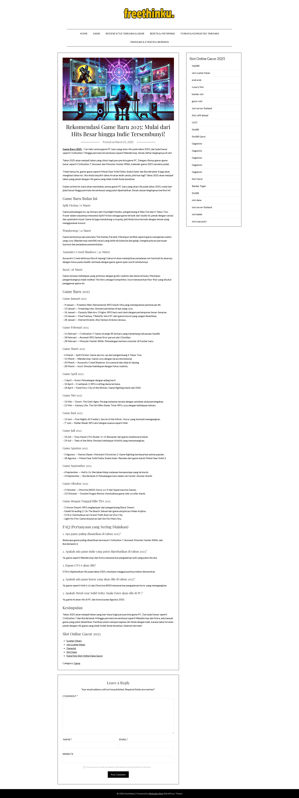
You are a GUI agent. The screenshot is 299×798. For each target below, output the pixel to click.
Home (84, 33)
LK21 (194, 122)
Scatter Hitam (74, 640)
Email (123, 739)
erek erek (196, 80)
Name (67, 739)
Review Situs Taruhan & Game (125, 33)
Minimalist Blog (156, 793)
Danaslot (71, 648)
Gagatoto (197, 143)
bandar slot (198, 94)
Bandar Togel (199, 186)
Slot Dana (71, 651)
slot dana (196, 200)
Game (96, 33)
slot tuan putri (199, 221)
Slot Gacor (197, 178)
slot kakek (197, 214)
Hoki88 (195, 65)
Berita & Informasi (162, 33)
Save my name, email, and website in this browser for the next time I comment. (118, 767)
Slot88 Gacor (199, 136)
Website (68, 753)
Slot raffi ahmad (200, 115)
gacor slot (197, 101)
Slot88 (195, 129)
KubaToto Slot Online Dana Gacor (84, 655)
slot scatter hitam (75, 644)
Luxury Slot (198, 87)
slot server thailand (202, 108)
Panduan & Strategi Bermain (149, 42)
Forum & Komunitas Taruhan (200, 33)
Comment (70, 696)
